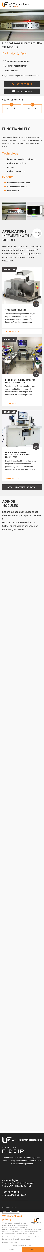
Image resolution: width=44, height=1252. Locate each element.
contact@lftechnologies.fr (14, 1195)
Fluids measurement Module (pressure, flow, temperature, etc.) (22, 1109)
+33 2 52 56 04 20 (10, 1192)
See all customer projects (21, 487)
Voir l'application (22, 300)
